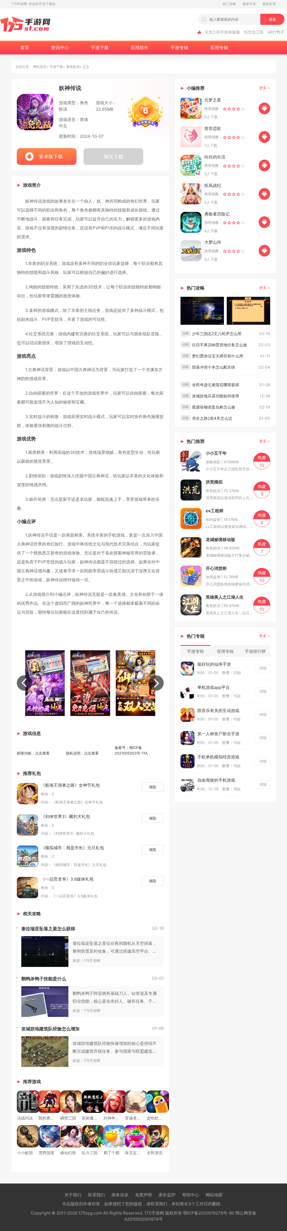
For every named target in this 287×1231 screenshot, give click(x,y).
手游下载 (56, 67)
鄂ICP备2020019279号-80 (208, 1213)
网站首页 (40, 67)
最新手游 (249, 4)
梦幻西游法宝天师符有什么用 (217, 356)
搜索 (272, 19)
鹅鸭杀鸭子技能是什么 (43, 978)
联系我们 (96, 1194)
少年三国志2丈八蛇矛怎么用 (216, 333)
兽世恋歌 (212, 128)
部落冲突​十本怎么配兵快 (213, 367)
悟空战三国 (253, 32)
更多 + (264, 88)
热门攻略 (229, 4)
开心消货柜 (216, 568)
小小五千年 (216, 453)
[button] (24, 683)
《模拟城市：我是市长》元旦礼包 (72, 847)
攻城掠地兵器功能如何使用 (215, 395)
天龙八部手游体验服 (222, 32)
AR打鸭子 (275, 32)
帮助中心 (190, 1194)
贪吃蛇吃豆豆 (158, 1118)
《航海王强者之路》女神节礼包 (70, 785)
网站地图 (214, 1194)
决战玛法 (25, 1118)
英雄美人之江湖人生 (225, 597)
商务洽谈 (120, 1194)
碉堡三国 (68, 1118)
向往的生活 (214, 157)
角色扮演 (73, 67)
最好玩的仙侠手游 (214, 664)
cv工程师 (214, 510)
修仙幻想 (68, 1152)
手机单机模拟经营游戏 (218, 757)
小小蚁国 (25, 1152)
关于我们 (72, 1194)
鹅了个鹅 (111, 1152)
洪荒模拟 (214, 482)
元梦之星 (212, 100)
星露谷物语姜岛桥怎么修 (213, 407)
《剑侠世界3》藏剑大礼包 (65, 816)
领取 (152, 787)
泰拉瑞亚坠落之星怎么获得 (48, 928)
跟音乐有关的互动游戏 (218, 710)
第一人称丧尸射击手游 (218, 733)
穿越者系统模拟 (138, 1118)
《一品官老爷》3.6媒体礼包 (67, 879)
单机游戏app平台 (213, 687)
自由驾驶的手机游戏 (216, 780)
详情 (263, 668)
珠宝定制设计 (137, 1152)
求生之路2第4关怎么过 (212, 418)
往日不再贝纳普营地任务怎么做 (219, 344)
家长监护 (167, 1194)
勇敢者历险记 (217, 214)
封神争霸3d (113, 1118)
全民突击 (155, 1152)
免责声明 (143, 1194)
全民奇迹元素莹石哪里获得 (215, 384)
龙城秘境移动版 (220, 539)
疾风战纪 (212, 185)
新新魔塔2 (91, 1118)
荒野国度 (46, 1152)
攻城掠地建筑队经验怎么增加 (50, 1028)
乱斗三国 (90, 1152)
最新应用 (269, 4)
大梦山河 (212, 242)
